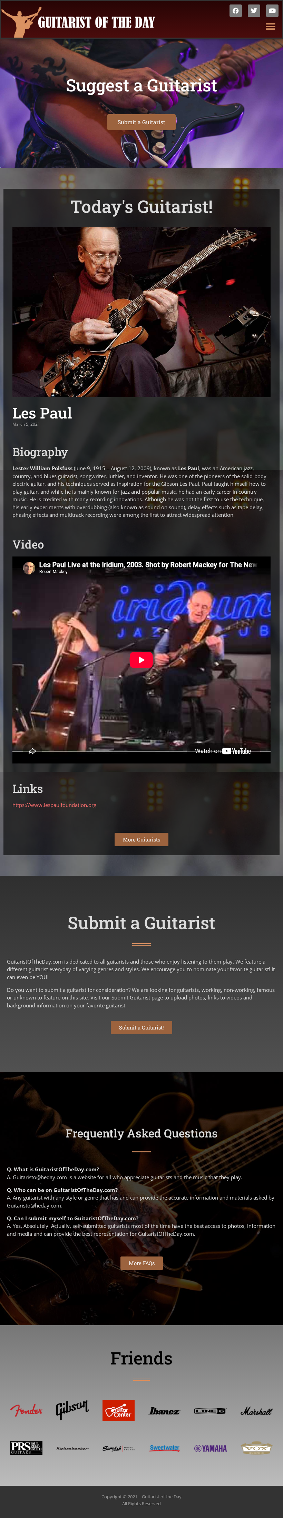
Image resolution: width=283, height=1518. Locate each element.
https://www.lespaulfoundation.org (54, 804)
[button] (271, 26)
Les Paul (42, 413)
